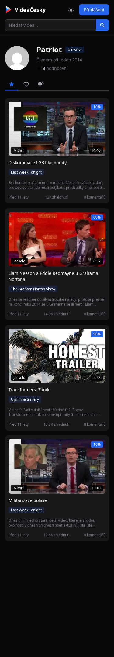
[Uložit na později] (27, 109)
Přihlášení (94, 9)
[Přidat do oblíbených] (16, 109)
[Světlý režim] (71, 10)
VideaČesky (30, 9)
